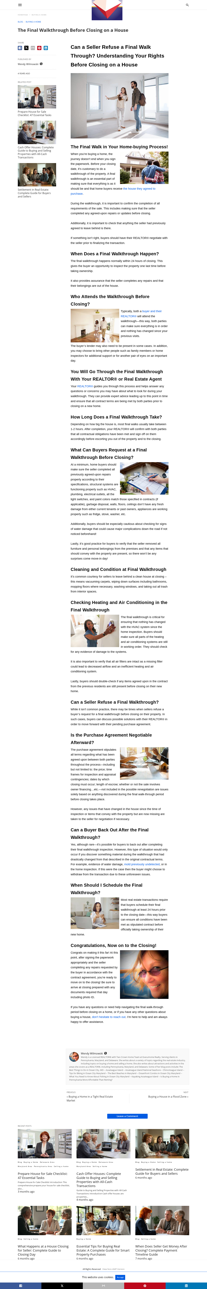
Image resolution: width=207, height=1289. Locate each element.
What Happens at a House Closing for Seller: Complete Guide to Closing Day (43, 1250)
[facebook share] (20, 48)
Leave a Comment (127, 1116)
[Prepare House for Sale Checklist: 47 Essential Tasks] (37, 96)
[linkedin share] (46, 48)
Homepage (23, 15)
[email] (103, 1286)
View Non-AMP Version (113, 1269)
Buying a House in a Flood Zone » (168, 1096)
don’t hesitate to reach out (108, 1017)
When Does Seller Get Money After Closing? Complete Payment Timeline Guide (161, 1250)
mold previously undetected (142, 864)
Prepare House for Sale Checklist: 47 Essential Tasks (34, 113)
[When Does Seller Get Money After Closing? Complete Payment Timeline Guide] (162, 1220)
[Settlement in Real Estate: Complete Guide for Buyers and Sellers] (37, 174)
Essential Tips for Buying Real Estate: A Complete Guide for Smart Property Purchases (103, 1250)
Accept (120, 1277)
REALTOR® (85, 386)
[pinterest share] (39, 48)
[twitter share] (26, 48)
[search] (187, 5)
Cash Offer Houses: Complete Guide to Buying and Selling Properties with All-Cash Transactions (36, 152)
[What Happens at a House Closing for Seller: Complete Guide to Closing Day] (45, 1220)
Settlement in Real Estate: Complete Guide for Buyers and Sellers (34, 193)
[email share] (33, 48)
